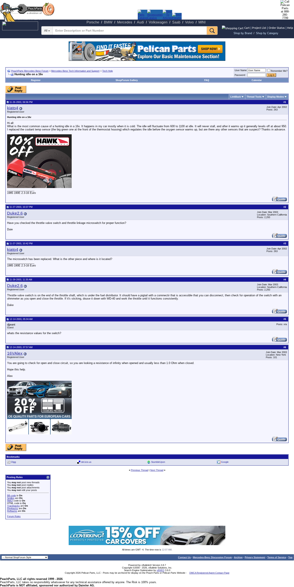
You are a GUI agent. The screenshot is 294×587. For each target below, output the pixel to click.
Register (35, 80)
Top (290, 557)
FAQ (206, 80)
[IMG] (10, 500)
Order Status (277, 27)
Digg (13, 462)
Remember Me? (279, 71)
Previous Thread (139, 470)
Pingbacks (12, 508)
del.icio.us (86, 462)
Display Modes (275, 96)
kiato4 (12, 108)
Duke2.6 (15, 213)
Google (225, 462)
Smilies (10, 498)
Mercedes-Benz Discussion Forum (212, 557)
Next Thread (156, 470)
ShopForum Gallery (127, 80)
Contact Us (184, 557)
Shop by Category (267, 33)
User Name (241, 70)
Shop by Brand (243, 33)
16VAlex (15, 353)
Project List (259, 27)
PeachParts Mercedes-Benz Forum (29, 71)
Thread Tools (254, 96)
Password (240, 75)
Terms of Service (276, 557)
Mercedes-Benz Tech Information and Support (75, 71)
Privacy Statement (255, 557)
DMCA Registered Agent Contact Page (209, 573)
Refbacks (12, 511)
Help (290, 27)
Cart (247, 27)
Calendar (257, 80)
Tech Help (107, 71)
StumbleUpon (158, 462)
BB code (11, 495)
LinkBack (235, 96)
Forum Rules (14, 516)
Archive (238, 557)
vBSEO (160, 570)
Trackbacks (13, 505)
